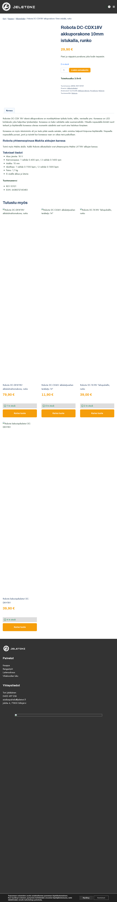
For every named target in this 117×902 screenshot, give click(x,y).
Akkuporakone (83, 91)
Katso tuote (20, 413)
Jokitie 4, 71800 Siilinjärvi (14, 703)
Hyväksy (86, 898)
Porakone (94, 91)
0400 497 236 (10, 696)
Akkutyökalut (72, 88)
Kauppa (6, 665)
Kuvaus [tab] (9, 110)
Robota (101, 91)
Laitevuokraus (9, 672)
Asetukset (101, 898)
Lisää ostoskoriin (79, 70)
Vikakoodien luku (10, 676)
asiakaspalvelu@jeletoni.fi (14, 699)
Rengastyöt (8, 669)
